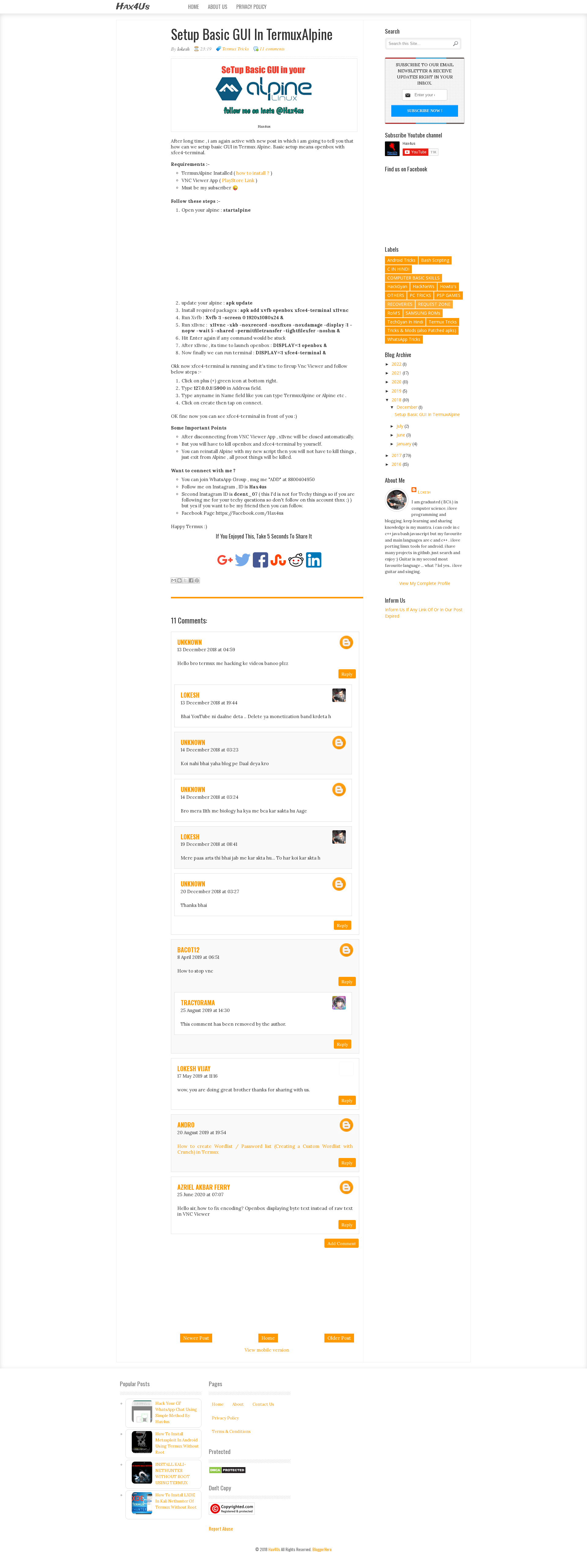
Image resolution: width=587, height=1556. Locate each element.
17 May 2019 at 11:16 (197, 1076)
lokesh (190, 694)
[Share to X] (185, 580)
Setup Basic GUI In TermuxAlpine (427, 414)
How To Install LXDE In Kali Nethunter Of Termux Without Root (176, 1501)
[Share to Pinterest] (197, 580)
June (401, 435)
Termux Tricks (235, 49)
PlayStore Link (238, 180)
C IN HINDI (398, 269)
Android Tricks (401, 260)
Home (193, 6)
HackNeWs (423, 286)
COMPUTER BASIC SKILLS (413, 278)
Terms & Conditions (231, 1431)
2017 (397, 455)
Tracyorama (198, 1002)
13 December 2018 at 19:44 (209, 703)
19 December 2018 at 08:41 (209, 844)
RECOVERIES (399, 304)
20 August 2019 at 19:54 (201, 1132)
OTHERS (395, 295)
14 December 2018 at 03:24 (209, 797)
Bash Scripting (435, 260)
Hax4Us (133, 7)
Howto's (448, 286)
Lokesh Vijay (193, 1068)
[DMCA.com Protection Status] (227, 1472)
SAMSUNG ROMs (423, 313)
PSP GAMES (448, 295)
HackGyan (397, 286)
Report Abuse (221, 1528)
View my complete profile (424, 583)
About (238, 1404)
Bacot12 (188, 949)
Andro (185, 1124)
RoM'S (393, 313)
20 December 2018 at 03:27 (210, 891)
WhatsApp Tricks (403, 339)
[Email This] (174, 580)
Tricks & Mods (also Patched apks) (421, 330)
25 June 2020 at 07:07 (200, 1194)
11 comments (272, 49)
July (400, 426)
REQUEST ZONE (434, 304)
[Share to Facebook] (191, 580)
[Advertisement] (269, 257)
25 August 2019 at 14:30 (205, 1010)
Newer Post (196, 1338)
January (404, 444)
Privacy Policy (251, 6)
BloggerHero (322, 1549)
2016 (397, 464)
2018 (397, 400)
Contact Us (263, 1404)
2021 (397, 373)
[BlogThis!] (179, 580)
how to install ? (252, 173)
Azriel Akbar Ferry (203, 1187)
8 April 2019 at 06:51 (198, 957)
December (408, 407)
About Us (217, 6)
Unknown (189, 642)
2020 (397, 382)
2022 (397, 364)
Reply (347, 674)
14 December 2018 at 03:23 (209, 750)
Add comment (341, 1243)
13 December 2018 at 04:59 (206, 649)
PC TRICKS (420, 295)
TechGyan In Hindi (405, 322)
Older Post (339, 1338)
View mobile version (267, 1350)
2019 (397, 391)
